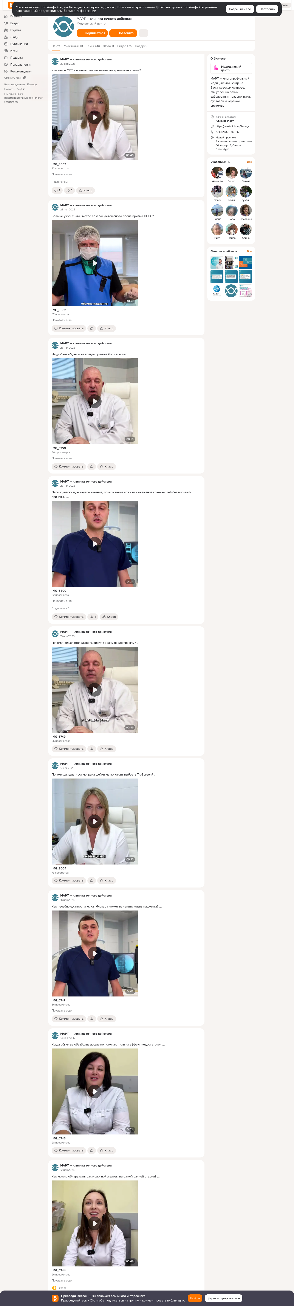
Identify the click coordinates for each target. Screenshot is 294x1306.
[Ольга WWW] (217, 191)
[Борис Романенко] (232, 173)
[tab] (56, 46)
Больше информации (79, 11)
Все (249, 162)
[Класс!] (54, 1288)
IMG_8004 (59, 868)
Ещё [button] (19, 89)
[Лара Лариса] (232, 210)
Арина (246, 238)
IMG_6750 (59, 448)
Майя (231, 200)
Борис (231, 181)
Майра (231, 238)
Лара (232, 219)
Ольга (217, 200)
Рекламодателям (14, 84)
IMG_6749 (59, 737)
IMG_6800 (59, 591)
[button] (92, 33)
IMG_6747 (58, 1000)
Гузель (245, 200)
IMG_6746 (59, 1138)
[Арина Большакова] (246, 229)
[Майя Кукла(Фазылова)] (232, 191)
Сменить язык (12, 78)
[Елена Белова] (217, 210)
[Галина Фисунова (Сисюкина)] (246, 173)
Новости (9, 89)
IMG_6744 (59, 1270)
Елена (217, 219)
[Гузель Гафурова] (246, 191)
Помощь (32, 84)
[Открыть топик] (126, 70)
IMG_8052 (59, 310)
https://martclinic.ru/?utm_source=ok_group (242, 126)
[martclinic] (55, 61)
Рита (217, 238)
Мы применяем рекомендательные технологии (23, 97)
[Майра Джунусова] (232, 229)
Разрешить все (240, 9)
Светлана (246, 219)
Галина (245, 181)
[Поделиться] (91, 328)
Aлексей (217, 181)
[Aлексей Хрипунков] (217, 173)
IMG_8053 (59, 164)
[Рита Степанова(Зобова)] (217, 229)
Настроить (267, 9)
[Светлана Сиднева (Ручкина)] (246, 210)
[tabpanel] (126, 678)
